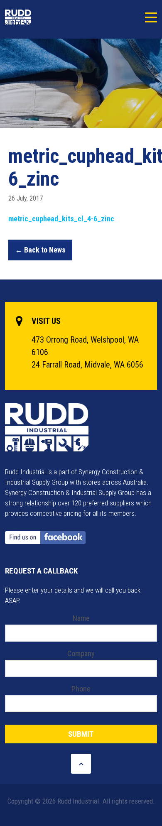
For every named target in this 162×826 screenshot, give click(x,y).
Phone (81, 688)
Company (81, 653)
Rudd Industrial (37, 17)
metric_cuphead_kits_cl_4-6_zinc (61, 218)
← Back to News (40, 249)
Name (81, 618)
